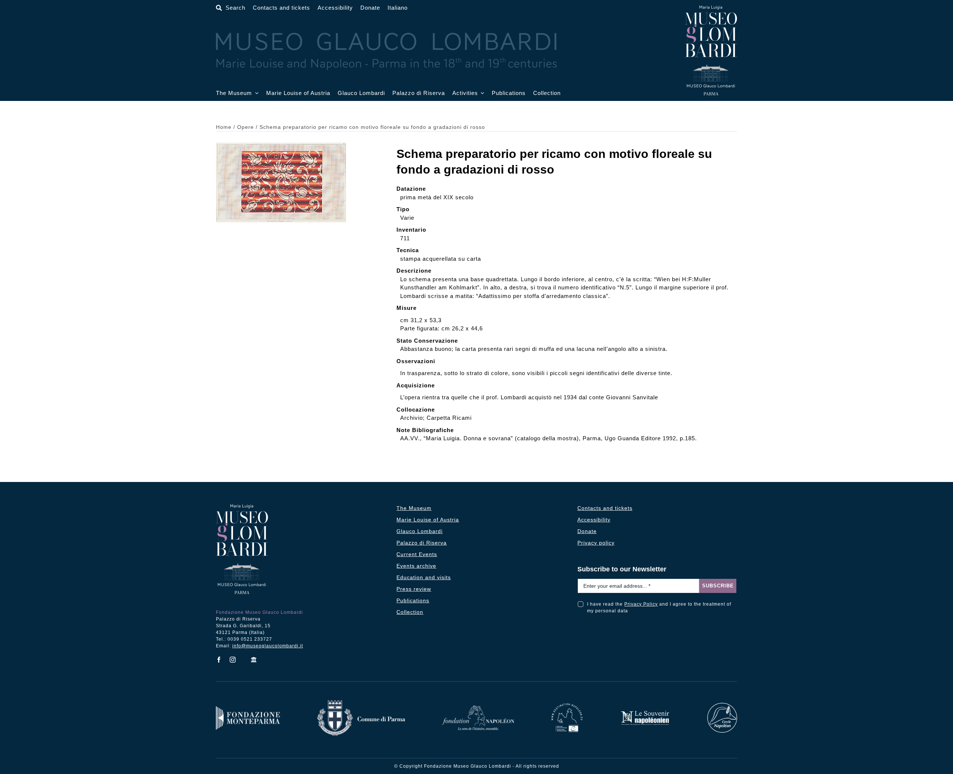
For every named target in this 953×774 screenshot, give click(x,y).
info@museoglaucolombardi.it (267, 645)
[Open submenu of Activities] (481, 93)
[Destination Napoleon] (567, 706)
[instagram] (233, 660)
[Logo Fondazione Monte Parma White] (248, 709)
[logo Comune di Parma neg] (361, 703)
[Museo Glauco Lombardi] (711, 8)
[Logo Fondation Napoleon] (478, 708)
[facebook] (219, 660)
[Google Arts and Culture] (254, 660)
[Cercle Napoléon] (722, 705)
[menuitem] (398, 8)
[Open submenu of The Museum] (255, 93)
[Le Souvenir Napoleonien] (644, 713)
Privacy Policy (641, 604)
